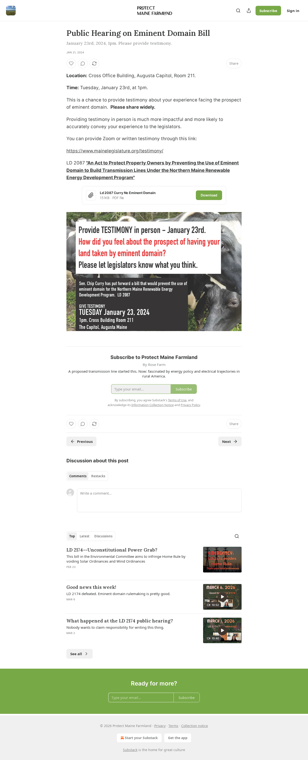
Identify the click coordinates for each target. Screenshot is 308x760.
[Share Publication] (249, 10)
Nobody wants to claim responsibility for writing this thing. (115, 627)
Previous (85, 441)
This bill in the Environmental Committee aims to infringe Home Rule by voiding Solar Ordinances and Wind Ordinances (126, 559)
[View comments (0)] (83, 63)
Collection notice (194, 725)
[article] (154, 561)
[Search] (238, 10)
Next (226, 441)
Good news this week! (91, 587)
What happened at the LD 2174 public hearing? (119, 621)
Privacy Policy (190, 405)
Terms (173, 725)
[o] (222, 597)
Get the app (177, 737)
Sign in (293, 10)
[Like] (71, 63)
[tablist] (87, 476)
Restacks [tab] (98, 476)
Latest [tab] (85, 536)
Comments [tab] (77, 476)
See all (76, 653)
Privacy (160, 725)
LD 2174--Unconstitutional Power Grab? (111, 550)
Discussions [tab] (103, 536)
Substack (130, 749)
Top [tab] (72, 536)
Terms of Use (177, 400)
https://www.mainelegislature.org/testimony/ (114, 151)
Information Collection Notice (152, 405)
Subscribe (268, 10)
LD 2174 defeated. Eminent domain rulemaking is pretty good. (118, 593)
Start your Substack (141, 737)
